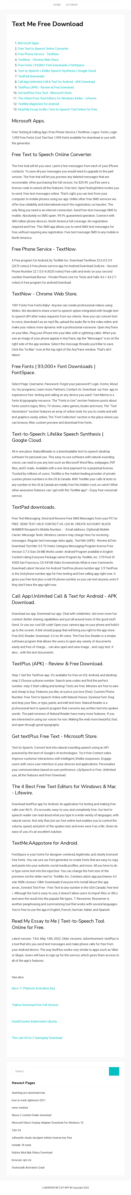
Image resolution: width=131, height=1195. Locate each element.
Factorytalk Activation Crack (28, 1167)
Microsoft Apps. (29, 43)
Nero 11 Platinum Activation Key (33, 988)
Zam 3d (16, 1130)
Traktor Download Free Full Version (35, 1005)
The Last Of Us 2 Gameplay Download (37, 1038)
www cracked (20, 1107)
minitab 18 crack (21, 1145)
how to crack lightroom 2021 (29, 1100)
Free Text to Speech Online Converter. (43, 48)
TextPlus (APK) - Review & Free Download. (46, 87)
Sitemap (72, 4)
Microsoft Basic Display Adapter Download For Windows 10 (47, 1122)
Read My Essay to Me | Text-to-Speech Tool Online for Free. (58, 109)
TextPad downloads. (31, 76)
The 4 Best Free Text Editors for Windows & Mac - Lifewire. (57, 98)
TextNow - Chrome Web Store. (38, 59)
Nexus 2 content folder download (31, 1115)
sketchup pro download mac (28, 1092)
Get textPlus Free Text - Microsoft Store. (45, 93)
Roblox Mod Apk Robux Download (32, 1152)
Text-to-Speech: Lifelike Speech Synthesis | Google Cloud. (57, 71)
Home (57, 4)
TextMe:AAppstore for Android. (39, 104)
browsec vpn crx (21, 1160)
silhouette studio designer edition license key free (42, 1137)
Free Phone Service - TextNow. (38, 54)
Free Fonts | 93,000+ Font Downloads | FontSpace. (51, 65)
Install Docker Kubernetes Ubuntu (34, 1021)
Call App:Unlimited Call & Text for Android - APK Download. (57, 82)
